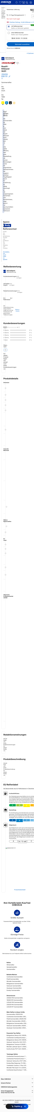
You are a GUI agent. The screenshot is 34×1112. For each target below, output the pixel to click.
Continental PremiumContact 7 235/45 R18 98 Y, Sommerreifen (17, 1058)
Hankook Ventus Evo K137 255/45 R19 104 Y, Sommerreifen (17, 1061)
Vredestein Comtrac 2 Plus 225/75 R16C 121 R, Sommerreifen (17, 1065)
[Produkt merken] (18, 63)
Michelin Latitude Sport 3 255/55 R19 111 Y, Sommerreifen (17, 1046)
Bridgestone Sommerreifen (15, 983)
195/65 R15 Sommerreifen (14, 1000)
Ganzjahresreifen (12, 967)
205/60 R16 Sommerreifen (15, 998)
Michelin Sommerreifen (14, 981)
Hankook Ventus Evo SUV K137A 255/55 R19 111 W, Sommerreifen (17, 1042)
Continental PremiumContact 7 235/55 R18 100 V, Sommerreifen (17, 1056)
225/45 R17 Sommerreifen (15, 1007)
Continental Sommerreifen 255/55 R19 (17, 1016)
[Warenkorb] (23, 2)
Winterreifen (10, 965)
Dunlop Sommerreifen (13, 990)
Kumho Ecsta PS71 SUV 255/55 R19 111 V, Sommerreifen (17, 1049)
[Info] (5, 388)
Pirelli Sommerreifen (13, 979)
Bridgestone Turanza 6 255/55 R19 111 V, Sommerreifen (17, 1044)
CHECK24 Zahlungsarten (9, 1087)
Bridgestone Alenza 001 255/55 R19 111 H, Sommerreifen (17, 1035)
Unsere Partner (6, 1083)
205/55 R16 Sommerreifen (15, 1004)
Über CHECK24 (6, 1079)
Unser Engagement (7, 1091)
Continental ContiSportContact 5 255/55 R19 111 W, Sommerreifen (17, 1037)
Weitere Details (17, 310)
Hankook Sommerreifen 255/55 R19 (17, 1025)
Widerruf (27, 1104)
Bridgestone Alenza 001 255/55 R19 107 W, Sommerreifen (17, 1040)
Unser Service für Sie (7, 1092)
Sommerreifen (11, 969)
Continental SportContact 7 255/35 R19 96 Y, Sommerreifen (17, 1070)
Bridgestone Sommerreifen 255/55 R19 (17, 1023)
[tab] (1, 52)
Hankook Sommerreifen (14, 986)
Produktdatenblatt (20, 889)
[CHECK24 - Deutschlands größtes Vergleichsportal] (6, 2)
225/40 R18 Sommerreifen (15, 1002)
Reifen (3, 7)
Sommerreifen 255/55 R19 (15, 1014)
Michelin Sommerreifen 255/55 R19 (17, 1021)
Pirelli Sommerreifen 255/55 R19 (16, 1019)
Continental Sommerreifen (15, 977)
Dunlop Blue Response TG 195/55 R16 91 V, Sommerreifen (17, 1063)
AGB (5, 1104)
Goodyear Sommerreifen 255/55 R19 (17, 1028)
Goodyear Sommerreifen (14, 988)
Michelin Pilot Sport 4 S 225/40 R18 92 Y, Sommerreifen (17, 1067)
